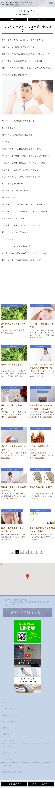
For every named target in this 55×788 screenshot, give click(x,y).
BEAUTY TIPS (8, 740)
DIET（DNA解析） (10, 721)
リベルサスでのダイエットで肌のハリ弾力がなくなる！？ (42, 368)
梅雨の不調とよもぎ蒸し (12, 365)
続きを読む (9, 333)
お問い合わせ (8, 766)
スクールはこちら (41, 784)
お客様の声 (7, 747)
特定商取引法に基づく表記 (13, 772)
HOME (5, 702)
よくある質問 (8, 759)
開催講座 (6, 728)
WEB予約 (6, 734)
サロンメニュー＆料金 (11, 715)
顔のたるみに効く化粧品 (41, 487)
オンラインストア (9, 753)
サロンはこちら (14, 784)
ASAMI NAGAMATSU (11, 709)
